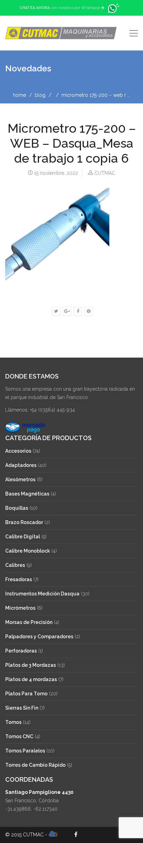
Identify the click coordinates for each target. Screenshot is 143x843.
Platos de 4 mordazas (31, 679)
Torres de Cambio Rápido (35, 765)
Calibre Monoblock (27, 551)
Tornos (13, 722)
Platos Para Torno (26, 693)
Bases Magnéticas (27, 494)
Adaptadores (20, 465)
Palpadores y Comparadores (39, 636)
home (19, 95)
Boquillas (16, 508)
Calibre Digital (22, 536)
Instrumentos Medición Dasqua (42, 593)
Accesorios (18, 451)
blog (40, 95)
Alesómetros (20, 479)
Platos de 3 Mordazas (30, 665)
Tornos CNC (19, 736)
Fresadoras (18, 579)
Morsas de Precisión (28, 622)
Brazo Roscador (24, 522)
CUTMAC (104, 173)
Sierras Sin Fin (21, 708)
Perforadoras (21, 651)
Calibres (15, 565)
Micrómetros (20, 608)
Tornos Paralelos (25, 751)
